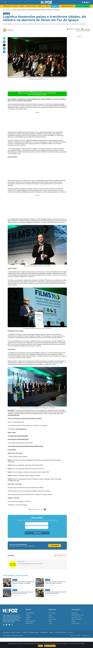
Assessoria (10, 30)
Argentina (28, 6)
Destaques (14, 6)
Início (4, 9)
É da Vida (51, 618)
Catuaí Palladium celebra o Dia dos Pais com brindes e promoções (55, 593)
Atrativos (74, 622)
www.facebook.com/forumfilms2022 (18, 437)
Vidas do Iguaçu (52, 620)
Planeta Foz (40, 6)
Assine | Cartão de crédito (78, 616)
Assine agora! (55, 546)
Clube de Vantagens (76, 620)
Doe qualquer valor (76, 618)
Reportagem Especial (31, 622)
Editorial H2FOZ (29, 624)
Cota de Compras (76, 624)
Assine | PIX (74, 614)
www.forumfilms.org (13, 416)
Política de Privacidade (75, 636)
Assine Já (54, 6)
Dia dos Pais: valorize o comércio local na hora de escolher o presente (55, 583)
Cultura (50, 624)
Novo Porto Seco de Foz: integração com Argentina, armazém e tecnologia (23, 583)
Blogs (47, 6)
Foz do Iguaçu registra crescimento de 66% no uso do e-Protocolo (22, 593)
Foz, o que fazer (52, 614)
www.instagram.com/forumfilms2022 (18, 440)
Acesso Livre (8, 9)
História (50, 622)
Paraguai (22, 6)
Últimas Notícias (7, 6)
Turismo (33, 6)
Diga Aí (50, 616)
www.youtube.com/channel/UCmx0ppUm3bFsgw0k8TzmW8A (25, 447)
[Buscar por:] (5, 2)
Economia (15, 580)
